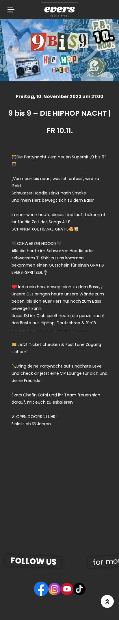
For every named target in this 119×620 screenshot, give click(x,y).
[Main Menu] (11, 9)
